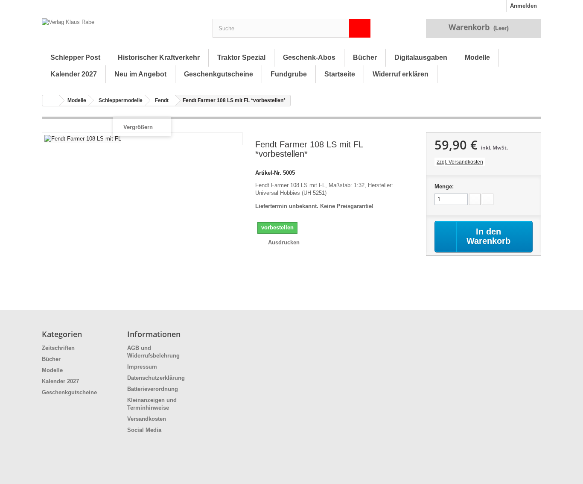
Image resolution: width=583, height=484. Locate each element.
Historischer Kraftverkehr (159, 57)
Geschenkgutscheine (218, 74)
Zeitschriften (58, 348)
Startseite (339, 74)
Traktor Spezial (241, 57)
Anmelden (523, 6)
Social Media (144, 430)
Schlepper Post (75, 57)
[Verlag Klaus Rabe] (121, 30)
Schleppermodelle (121, 100)
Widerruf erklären (401, 74)
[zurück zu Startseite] (51, 100)
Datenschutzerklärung (156, 378)
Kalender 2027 (73, 74)
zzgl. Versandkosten (460, 162)
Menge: (444, 186)
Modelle (477, 57)
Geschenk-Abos (309, 57)
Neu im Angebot (140, 74)
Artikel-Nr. (268, 173)
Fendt (162, 100)
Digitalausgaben (420, 57)
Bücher (365, 57)
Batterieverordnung (152, 389)
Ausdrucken (284, 242)
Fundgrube (289, 74)
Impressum (142, 367)
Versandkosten (146, 419)
